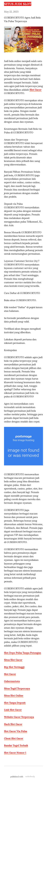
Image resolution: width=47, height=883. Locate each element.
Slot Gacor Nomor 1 (15, 752)
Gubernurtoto (12, 681)
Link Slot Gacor (13, 709)
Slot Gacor (35, 89)
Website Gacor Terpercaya (19, 716)
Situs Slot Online (13, 695)
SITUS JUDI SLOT (17, 4)
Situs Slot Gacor (13, 659)
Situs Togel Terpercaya (17, 688)
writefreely (30, 776)
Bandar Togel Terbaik (16, 745)
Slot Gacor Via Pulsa (15, 731)
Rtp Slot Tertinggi (14, 667)
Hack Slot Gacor (13, 724)
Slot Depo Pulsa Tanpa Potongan (22, 652)
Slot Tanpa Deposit (15, 702)
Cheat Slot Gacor (13, 738)
